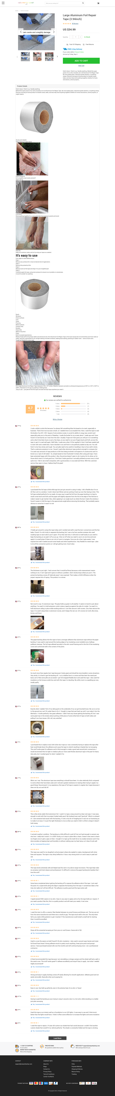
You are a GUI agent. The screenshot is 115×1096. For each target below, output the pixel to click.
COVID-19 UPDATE (48, 1076)
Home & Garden (25, 10)
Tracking (74, 1074)
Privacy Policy (47, 1071)
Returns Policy (76, 1071)
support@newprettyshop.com (23, 1064)
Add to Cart (81, 60)
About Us (46, 1064)
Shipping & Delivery (77, 1069)
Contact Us (46, 1069)
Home (16, 10)
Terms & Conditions (48, 1074)
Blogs (45, 1066)
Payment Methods (77, 1066)
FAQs (73, 1064)
